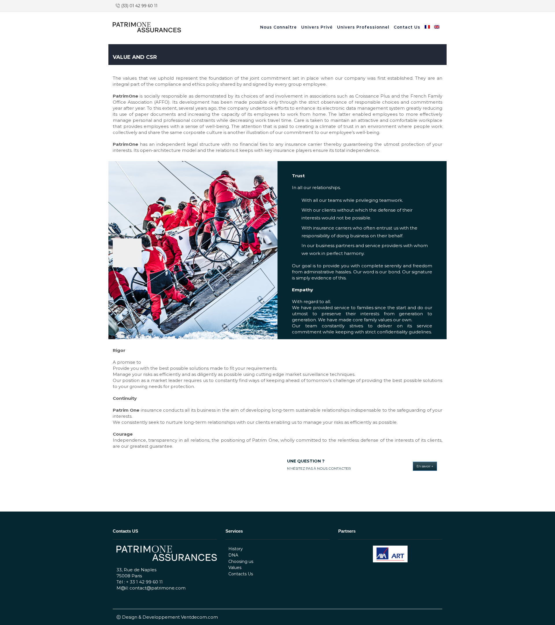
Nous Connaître (278, 27)
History (235, 548)
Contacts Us (240, 574)
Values (234, 567)
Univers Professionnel (363, 27)
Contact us (407, 27)
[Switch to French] (428, 27)
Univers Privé (317, 27)
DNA (233, 555)
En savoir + (425, 466)
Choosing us (240, 561)
